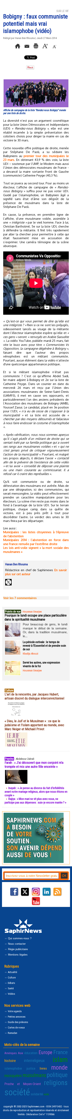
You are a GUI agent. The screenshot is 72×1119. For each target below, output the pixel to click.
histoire (10, 1060)
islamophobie (13, 1068)
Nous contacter (16, 943)
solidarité (37, 1094)
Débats (11, 982)
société (17, 1092)
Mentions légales (17, 954)
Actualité (12, 972)
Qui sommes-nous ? (19, 938)
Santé (10, 988)
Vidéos (11, 993)
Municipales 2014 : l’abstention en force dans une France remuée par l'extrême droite (36, 542)
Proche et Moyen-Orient (22, 1084)
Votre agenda (14, 1011)
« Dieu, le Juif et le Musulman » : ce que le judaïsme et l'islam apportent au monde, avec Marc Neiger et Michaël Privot (34, 725)
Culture (11, 977)
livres (43, 1068)
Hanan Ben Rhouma (25, 38)
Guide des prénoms (17, 1022)
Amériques (10, 1053)
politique (57, 1075)
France (60, 1052)
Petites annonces (16, 1016)
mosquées (13, 1075)
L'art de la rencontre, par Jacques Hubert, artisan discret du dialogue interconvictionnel (34, 696)
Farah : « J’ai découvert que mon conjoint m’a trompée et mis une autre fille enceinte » (34, 765)
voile (46, 1094)
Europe (45, 1052)
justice (30, 1068)
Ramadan (12, 1032)
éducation (30, 1053)
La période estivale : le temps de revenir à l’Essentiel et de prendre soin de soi (44, 645)
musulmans (34, 1075)
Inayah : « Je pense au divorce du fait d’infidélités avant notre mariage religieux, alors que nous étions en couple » (36, 791)
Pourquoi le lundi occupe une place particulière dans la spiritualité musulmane (36, 617)
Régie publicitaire (17, 949)
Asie (20, 1053)
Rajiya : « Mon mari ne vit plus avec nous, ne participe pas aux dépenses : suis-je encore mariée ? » (35, 800)
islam (60, 1060)
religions (56, 1083)
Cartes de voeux (16, 1027)
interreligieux (34, 1060)
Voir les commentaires (20, 598)
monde (59, 1067)
